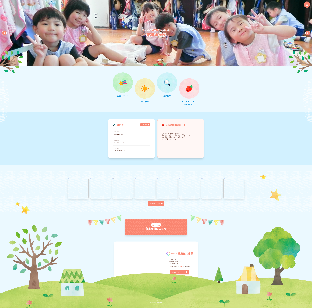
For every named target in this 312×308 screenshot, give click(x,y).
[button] (4, 33)
